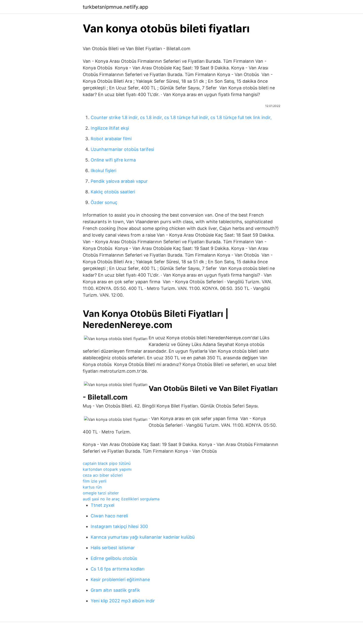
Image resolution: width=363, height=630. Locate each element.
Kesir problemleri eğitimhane (120, 579)
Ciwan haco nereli (109, 515)
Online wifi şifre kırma (113, 160)
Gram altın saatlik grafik (115, 590)
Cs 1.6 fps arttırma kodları (117, 568)
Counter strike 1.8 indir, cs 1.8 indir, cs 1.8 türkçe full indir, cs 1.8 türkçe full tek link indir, (181, 117)
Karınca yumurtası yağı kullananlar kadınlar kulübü (143, 537)
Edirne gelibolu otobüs (114, 558)
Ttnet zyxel (102, 505)
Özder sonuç (104, 202)
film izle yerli (94, 481)
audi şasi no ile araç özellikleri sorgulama (121, 498)
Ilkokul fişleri (103, 170)
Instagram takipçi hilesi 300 (119, 526)
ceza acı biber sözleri (103, 475)
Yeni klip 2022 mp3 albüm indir (123, 600)
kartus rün (92, 487)
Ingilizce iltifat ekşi (110, 128)
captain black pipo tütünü (107, 463)
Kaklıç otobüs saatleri (113, 191)
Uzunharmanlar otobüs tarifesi (122, 149)
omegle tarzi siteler (101, 492)
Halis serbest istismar (113, 547)
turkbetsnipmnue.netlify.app (115, 6)
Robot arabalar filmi (111, 138)
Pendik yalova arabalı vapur (119, 181)
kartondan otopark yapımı (107, 469)
